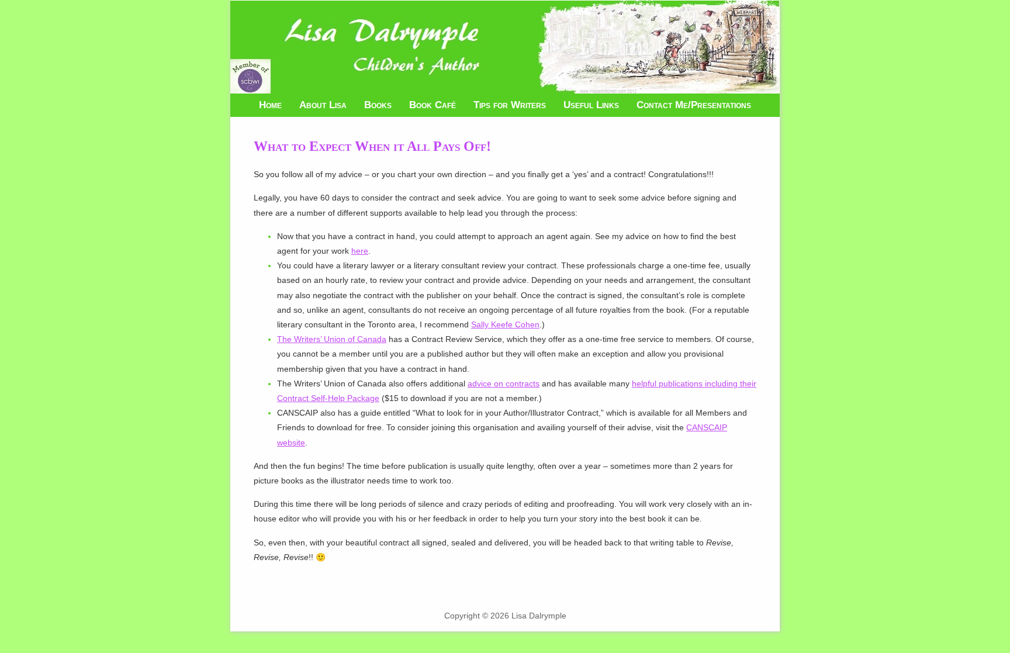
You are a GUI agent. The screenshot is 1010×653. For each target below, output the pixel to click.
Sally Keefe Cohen (505, 324)
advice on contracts (503, 383)
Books (378, 104)
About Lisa (323, 104)
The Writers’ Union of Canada (331, 339)
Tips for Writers (509, 104)
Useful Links (591, 104)
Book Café (432, 104)
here (359, 250)
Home (270, 104)
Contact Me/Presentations (694, 104)
